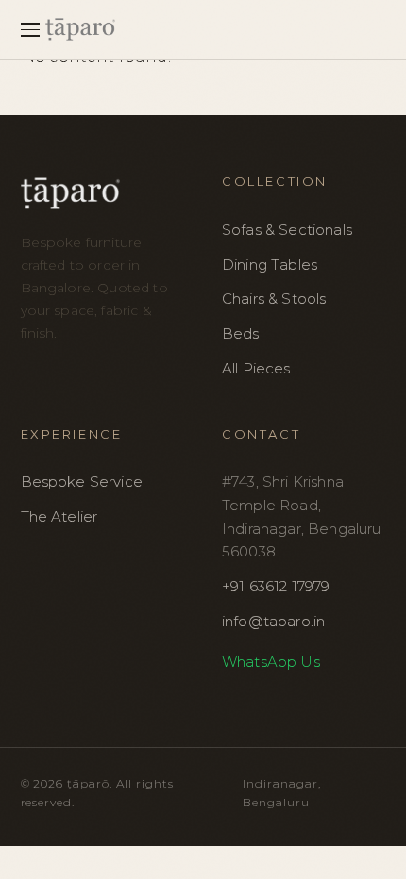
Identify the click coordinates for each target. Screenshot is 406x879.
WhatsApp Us (271, 662)
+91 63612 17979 (276, 586)
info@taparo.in (273, 621)
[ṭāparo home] (215, 29)
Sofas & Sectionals (287, 230)
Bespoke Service (82, 481)
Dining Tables (269, 265)
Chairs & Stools (274, 298)
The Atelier (59, 516)
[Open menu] (33, 29)
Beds (241, 333)
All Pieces (256, 368)
